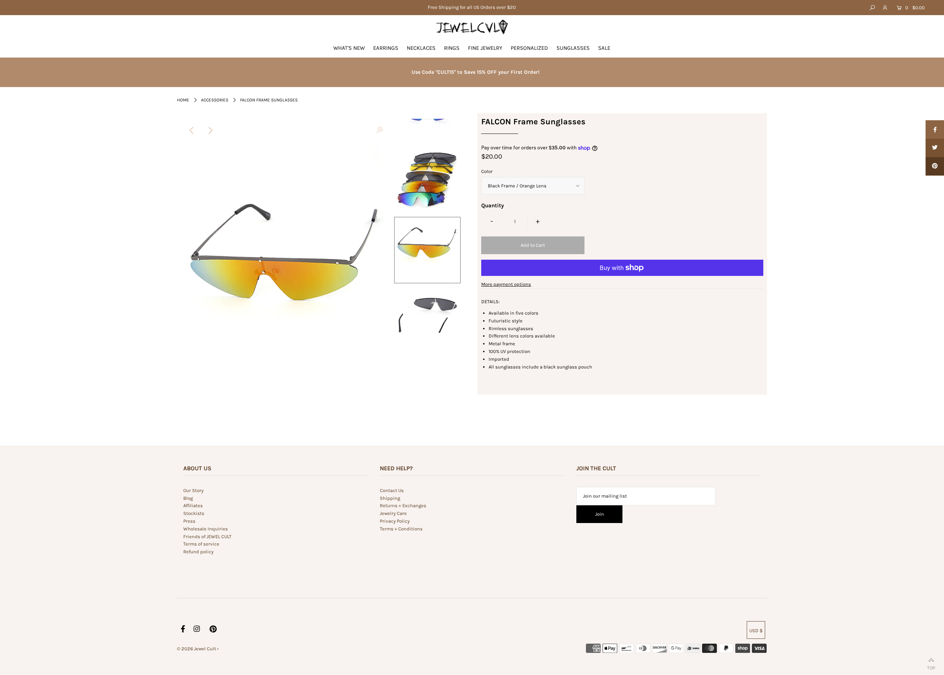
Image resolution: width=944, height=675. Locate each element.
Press (189, 521)
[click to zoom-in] (379, 130)
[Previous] (192, 130)
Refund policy (198, 551)
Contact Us (392, 490)
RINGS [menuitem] (451, 48)
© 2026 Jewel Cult (196, 648)
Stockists (193, 513)
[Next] (210, 130)
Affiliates (193, 505)
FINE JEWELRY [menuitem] (485, 48)
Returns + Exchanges (403, 505)
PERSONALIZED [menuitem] (529, 48)
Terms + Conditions (401, 529)
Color (487, 171)
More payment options (506, 284)
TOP (931, 666)
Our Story (193, 490)
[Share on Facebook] (935, 129)
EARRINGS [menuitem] (385, 48)
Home (183, 100)
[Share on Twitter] (935, 148)
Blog (188, 498)
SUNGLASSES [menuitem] (573, 48)
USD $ (756, 630)
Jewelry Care (393, 513)
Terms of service (201, 544)
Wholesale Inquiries (205, 529)
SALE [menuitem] (604, 48)
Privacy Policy (395, 521)
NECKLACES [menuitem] (421, 48)
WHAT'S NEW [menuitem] (349, 48)
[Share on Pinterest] (935, 166)
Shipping (390, 498)
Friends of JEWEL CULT (207, 536)
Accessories (214, 100)
